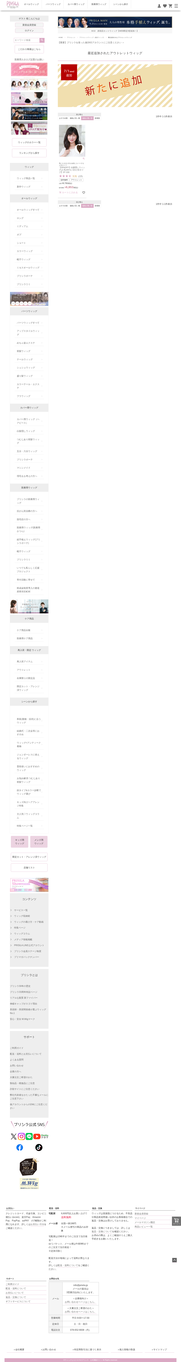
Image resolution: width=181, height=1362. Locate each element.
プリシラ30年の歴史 (20, 986)
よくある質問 (16, 1059)
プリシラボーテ (25, 276)
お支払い (10, 1208)
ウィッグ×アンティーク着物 (29, 745)
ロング (20, 218)
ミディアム (22, 226)
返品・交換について (102, 1231)
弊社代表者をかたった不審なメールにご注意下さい (29, 1097)
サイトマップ (160, 1349)
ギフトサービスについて (18, 1301)
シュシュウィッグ (26, 367)
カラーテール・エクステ (28, 386)
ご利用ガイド (16, 1048)
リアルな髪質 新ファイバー (24, 998)
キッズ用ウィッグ (19, 842)
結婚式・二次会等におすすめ (28, 733)
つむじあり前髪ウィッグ (28, 441)
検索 (41, 40)
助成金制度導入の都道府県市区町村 (28, 590)
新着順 (97, 118)
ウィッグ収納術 (22, 916)
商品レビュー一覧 (144, 1226)
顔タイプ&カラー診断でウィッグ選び (29, 792)
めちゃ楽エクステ (26, 343)
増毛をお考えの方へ (27, 476)
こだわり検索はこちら (29, 49)
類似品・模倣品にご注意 (22, 1083)
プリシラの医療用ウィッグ (28, 501)
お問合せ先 (54, 1279)
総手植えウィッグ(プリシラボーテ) (28, 541)
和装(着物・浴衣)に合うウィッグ (29, 721)
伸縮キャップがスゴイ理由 (23, 1003)
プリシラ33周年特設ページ (23, 992)
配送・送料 (54, 1208)
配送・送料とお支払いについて (26, 1054)
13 (80, 176)
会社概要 (19, 1349)
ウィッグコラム (22, 933)
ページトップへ (174, 1260)
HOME (61, 37)
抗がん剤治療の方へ (27, 511)
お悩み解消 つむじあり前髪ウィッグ (28, 780)
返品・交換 (97, 1208)
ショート (21, 243)
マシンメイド (23, 468)
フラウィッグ (23, 396)
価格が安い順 (75, 118)
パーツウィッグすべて (28, 323)
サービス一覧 (21, 910)
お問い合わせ (16, 1065)
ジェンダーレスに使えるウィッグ (28, 756)
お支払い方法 (37, 1224)
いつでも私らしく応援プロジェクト (28, 570)
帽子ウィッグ (23, 259)
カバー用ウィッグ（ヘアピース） (28, 421)
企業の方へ (15, 1071)
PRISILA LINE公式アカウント (29, 945)
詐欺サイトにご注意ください (24, 1089)
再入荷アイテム (25, 661)
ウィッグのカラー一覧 (29, 142)
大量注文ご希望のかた (21, 1077)
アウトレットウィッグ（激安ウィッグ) (91, 37)
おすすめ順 (63, 118)
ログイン (29, 30)
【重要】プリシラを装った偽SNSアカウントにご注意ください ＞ (91, 42)
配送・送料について (16, 1288)
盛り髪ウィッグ (25, 376)
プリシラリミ (23, 284)
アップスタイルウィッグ (28, 333)
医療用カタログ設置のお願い (29, 59)
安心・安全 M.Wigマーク (22, 1019)
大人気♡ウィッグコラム (28, 816)
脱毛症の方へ (23, 519)
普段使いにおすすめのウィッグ (28, 768)
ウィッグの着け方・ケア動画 (29, 922)
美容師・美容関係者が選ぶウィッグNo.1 (28, 1011)
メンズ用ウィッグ (38, 842)
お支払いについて (15, 1293)
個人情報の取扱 (127, 1349)
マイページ (140, 1208)
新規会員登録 (29, 25)
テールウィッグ (25, 359)
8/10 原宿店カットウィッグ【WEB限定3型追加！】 (115, 31)
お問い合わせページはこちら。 (80, 1302)
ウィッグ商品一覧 (26, 178)
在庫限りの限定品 (26, 678)
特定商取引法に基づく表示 (87, 1349)
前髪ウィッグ (23, 351)
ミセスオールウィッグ (28, 267)
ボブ (19, 234)
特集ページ (19, 927)
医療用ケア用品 (25, 638)
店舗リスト (29, 867)
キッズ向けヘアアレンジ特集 (28, 804)
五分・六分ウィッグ (27, 451)
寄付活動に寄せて (26, 580)
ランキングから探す (29, 153)
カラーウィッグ (25, 251)
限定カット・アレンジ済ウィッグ (28, 688)
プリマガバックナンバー (26, 957)
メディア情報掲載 (23, 939)
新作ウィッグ (23, 186)
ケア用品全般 (23, 630)
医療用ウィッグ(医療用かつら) (28, 529)
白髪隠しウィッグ (26, 431)
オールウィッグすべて (28, 210)
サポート (10, 1279)
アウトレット (23, 670)
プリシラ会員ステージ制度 (27, 951)
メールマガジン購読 (145, 1222)
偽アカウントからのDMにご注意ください (28, 1106)
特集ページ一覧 (25, 826)
